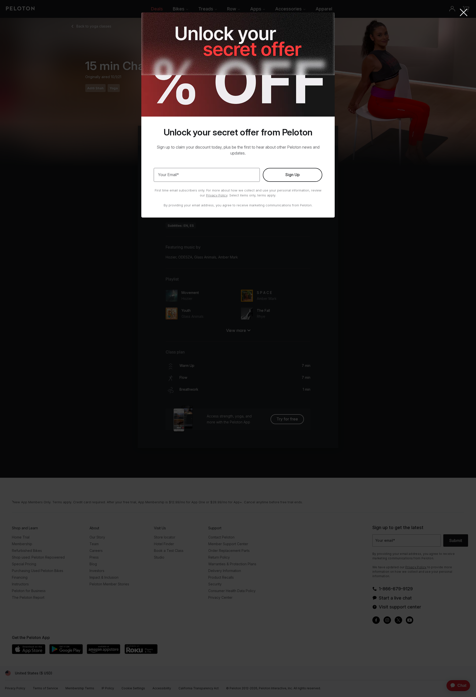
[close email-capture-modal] (463, 13)
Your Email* (168, 174)
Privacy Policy (216, 195)
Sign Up (292, 174)
